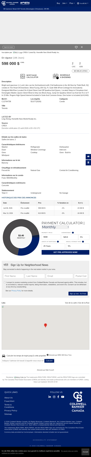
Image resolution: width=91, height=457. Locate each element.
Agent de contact (8, 47)
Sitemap (8, 414)
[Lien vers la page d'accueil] (15, 3)
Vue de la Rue (83, 303)
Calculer (49, 361)
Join (65, 4)
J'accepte (85, 452)
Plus (72, 4)
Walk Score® (50, 370)
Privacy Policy (10, 411)
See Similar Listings (80, 71)
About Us (8, 398)
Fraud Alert (9, 401)
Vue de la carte (71, 303)
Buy (58, 3)
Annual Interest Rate (77, 241)
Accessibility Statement (45, 440)
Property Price (47, 232)
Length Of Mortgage (53, 241)
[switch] (76, 47)
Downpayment (75, 232)
